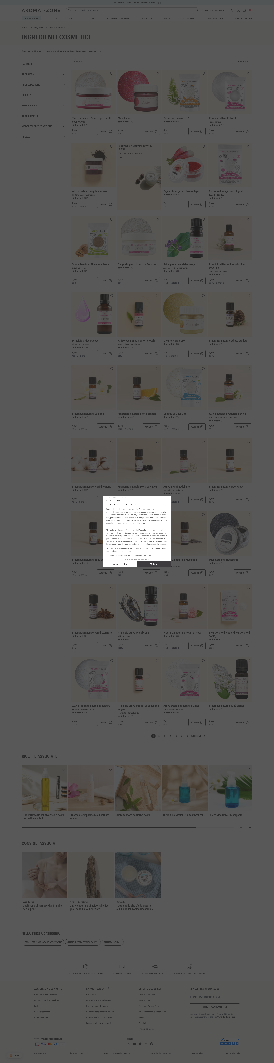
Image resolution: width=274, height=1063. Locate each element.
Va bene (154, 564)
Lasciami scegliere (119, 564)
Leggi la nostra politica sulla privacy (119, 555)
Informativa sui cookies (143, 555)
